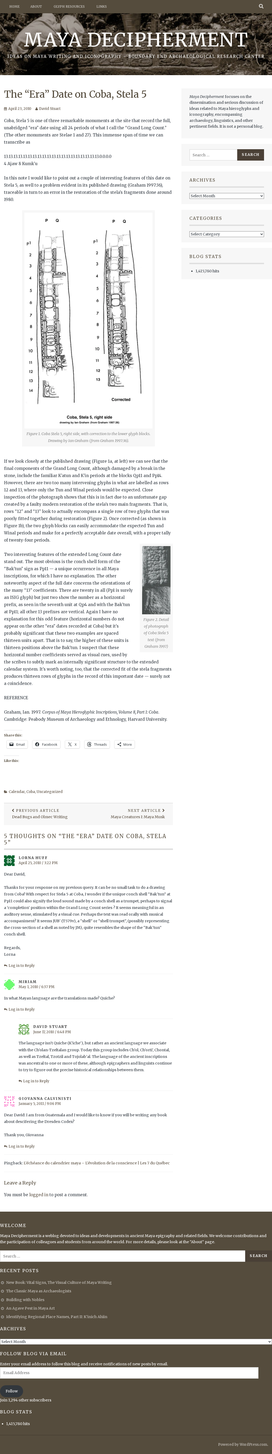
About (36, 6)
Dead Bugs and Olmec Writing (40, 813)
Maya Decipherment (136, 40)
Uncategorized (50, 792)
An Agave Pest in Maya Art (30, 1308)
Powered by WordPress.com (242, 1444)
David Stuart (50, 108)
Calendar (17, 792)
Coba (30, 792)
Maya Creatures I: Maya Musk (138, 813)
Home (14, 6)
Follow (12, 1391)
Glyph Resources (69, 6)
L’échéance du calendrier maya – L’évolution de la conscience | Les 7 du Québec (97, 1163)
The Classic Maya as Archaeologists (38, 1291)
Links (101, 6)
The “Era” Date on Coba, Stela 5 (75, 94)
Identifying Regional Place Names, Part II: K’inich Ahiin (56, 1316)
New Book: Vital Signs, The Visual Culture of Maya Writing (59, 1282)
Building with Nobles (25, 1299)
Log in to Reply (21, 965)
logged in (38, 1194)
